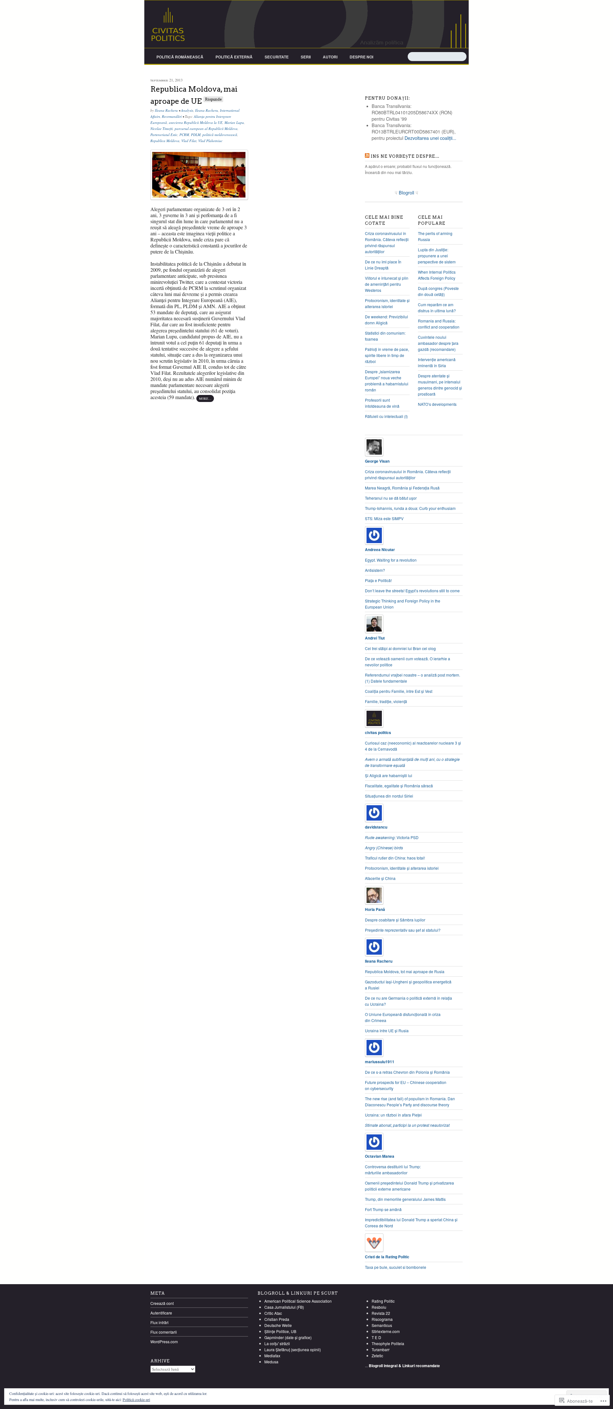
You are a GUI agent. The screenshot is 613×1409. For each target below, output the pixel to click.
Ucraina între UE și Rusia (387, 1030)
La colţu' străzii (277, 1343)
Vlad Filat (188, 140)
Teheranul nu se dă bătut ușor (391, 498)
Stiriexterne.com (386, 1331)
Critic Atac (273, 1313)
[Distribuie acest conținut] (367, 156)
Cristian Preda (276, 1319)
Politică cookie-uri (136, 1399)
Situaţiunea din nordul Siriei (389, 796)
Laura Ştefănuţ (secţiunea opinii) (292, 1349)
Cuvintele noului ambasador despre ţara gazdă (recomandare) (438, 343)
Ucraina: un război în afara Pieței (393, 1114)
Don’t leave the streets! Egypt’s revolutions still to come (412, 590)
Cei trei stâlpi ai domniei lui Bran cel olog (400, 648)
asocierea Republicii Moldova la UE (196, 122)
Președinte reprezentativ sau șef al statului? (403, 930)
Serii (306, 57)
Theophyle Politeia (388, 1343)
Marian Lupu (234, 122)
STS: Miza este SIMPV (384, 518)
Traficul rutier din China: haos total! (395, 857)
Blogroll (407, 192)
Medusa (271, 1361)
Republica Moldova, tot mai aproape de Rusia (404, 971)
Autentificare (161, 1312)
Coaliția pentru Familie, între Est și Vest (398, 691)
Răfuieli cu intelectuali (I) (386, 416)
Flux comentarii (163, 1332)
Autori (330, 57)
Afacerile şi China (380, 878)
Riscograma (382, 1319)
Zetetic (377, 1355)
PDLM (196, 134)
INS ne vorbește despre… (405, 156)
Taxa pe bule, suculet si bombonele (395, 1267)
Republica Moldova (164, 140)
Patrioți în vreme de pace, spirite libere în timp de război (387, 355)
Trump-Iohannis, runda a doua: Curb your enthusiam (410, 508)
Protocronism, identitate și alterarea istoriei (402, 868)
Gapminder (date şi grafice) (288, 1337)
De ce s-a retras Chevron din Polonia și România (407, 1072)
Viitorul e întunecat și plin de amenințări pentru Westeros (386, 284)
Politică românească (179, 57)
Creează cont (162, 1303)
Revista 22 (381, 1313)
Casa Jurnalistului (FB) (284, 1307)
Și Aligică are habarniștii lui (388, 775)
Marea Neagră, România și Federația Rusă (402, 487)
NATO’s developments (437, 404)
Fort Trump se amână (383, 1209)
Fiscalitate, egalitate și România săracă (399, 785)
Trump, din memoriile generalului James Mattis (405, 1199)
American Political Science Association (298, 1301)
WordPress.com (164, 1341)
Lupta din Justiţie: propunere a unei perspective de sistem (437, 255)
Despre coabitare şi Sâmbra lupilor (395, 919)
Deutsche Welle (278, 1325)
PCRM (184, 134)
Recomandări (172, 116)
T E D (376, 1337)
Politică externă (234, 57)
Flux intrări (159, 1322)
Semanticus (382, 1325)
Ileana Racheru (166, 110)
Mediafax (272, 1355)
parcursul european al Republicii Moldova (206, 128)
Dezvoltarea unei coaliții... (430, 137)
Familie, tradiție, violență (386, 701)
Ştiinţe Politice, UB (280, 1331)
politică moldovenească (219, 134)
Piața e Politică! (378, 580)
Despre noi (361, 57)
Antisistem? (375, 570)
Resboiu (379, 1307)
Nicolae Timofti (161, 128)
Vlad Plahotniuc (210, 140)
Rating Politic (383, 1301)
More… (205, 398)
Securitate (277, 57)
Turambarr (381, 1349)
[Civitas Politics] (306, 24)
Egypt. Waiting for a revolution (391, 560)
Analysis (187, 110)
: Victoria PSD (392, 837)
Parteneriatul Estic (164, 134)
